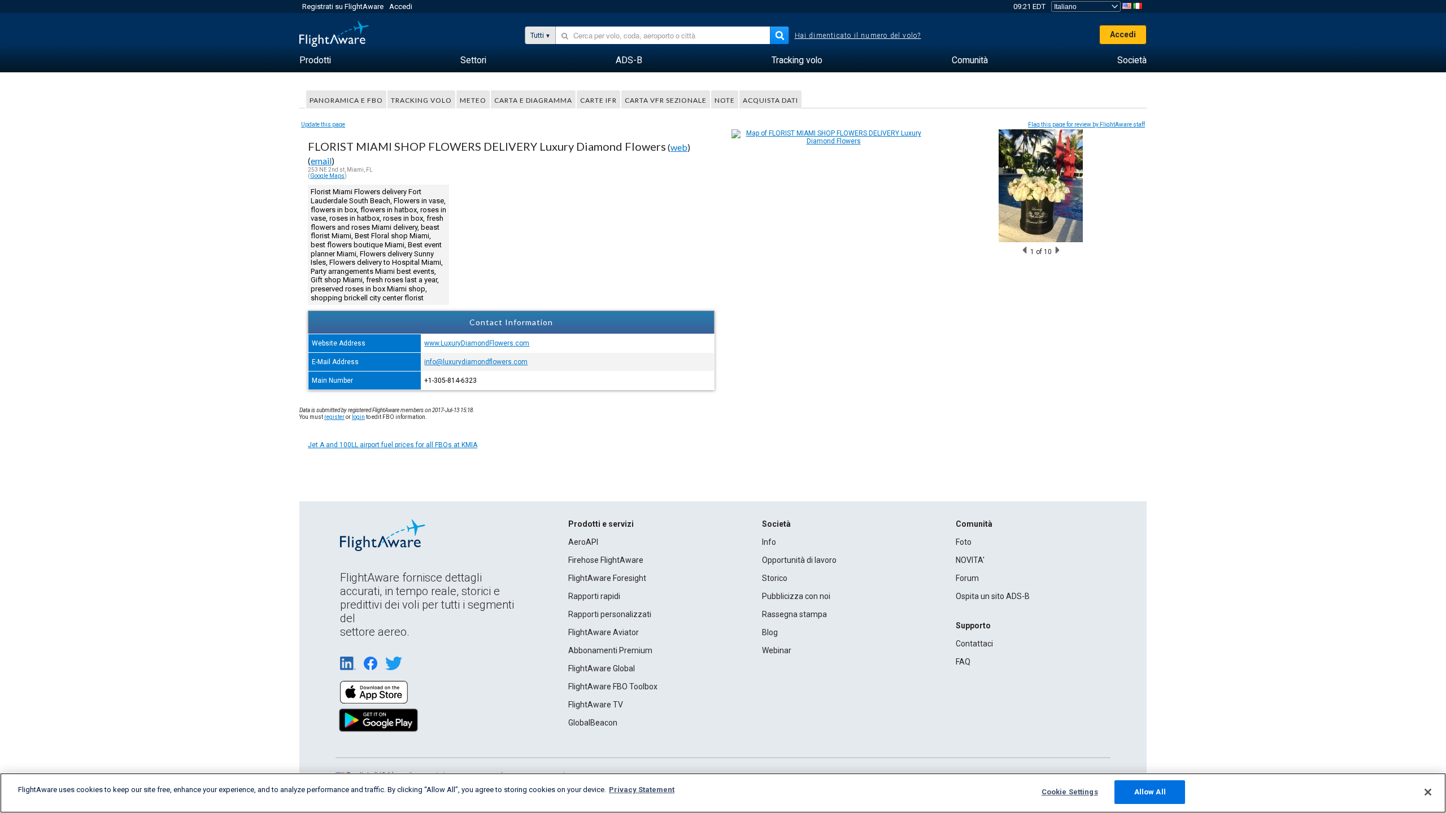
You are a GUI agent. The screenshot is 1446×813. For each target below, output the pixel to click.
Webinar (776, 650)
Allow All (1150, 792)
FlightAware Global (601, 668)
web (678, 147)
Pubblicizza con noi (796, 596)
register (334, 417)
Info (769, 542)
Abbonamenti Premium (610, 650)
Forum (967, 578)
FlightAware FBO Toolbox (612, 686)
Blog (770, 632)
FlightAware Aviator (603, 632)
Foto (964, 542)
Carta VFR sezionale (666, 100)
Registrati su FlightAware (343, 6)
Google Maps (327, 176)
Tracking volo (421, 100)
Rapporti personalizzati (609, 614)
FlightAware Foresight (607, 578)
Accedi (400, 6)
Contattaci (974, 643)
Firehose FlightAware (605, 560)
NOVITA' (970, 560)
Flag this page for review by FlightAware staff (1086, 124)
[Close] (1427, 792)
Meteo (473, 100)
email (321, 160)
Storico (774, 578)
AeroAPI (583, 542)
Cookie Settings (1070, 792)
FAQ (963, 661)
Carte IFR (598, 100)
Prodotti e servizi (601, 523)
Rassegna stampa (794, 614)
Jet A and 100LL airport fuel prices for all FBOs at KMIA (392, 445)
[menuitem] (315, 60)
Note (725, 100)
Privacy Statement (641, 789)
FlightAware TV (595, 704)
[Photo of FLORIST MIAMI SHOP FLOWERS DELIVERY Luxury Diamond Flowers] (1041, 240)
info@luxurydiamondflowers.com (476, 362)
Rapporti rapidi (594, 596)
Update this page (323, 124)
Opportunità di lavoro (799, 560)
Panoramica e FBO (346, 100)
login (358, 417)
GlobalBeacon (592, 722)
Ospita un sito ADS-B (993, 596)
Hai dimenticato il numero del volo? (858, 36)
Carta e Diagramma (533, 100)
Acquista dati (770, 100)
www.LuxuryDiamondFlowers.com (476, 343)
